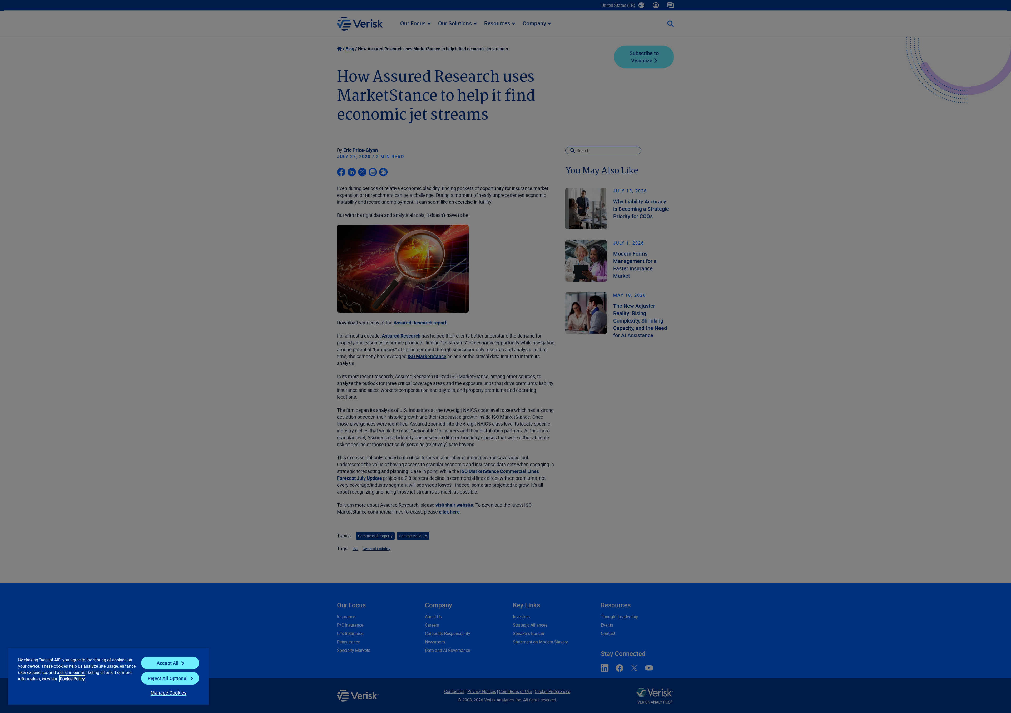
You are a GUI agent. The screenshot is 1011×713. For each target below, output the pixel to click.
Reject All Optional (168, 678)
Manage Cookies (169, 693)
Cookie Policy (72, 679)
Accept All (168, 663)
